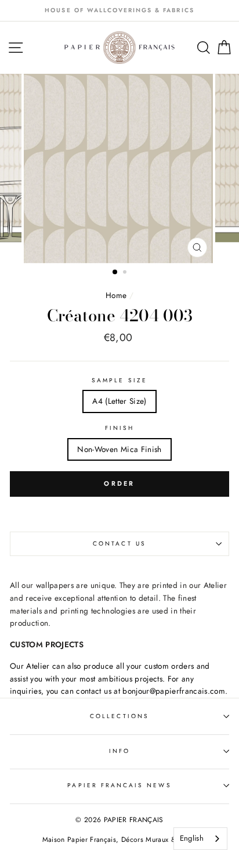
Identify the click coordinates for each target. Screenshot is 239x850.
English (192, 838)
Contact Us (119, 543)
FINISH (119, 428)
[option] (119, 10)
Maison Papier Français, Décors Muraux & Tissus (119, 839)
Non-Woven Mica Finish (119, 449)
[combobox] (200, 838)
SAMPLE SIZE (119, 380)
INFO (119, 751)
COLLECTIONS (119, 716)
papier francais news (119, 785)
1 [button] (115, 272)
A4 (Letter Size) (119, 401)
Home (117, 295)
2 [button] (126, 273)
